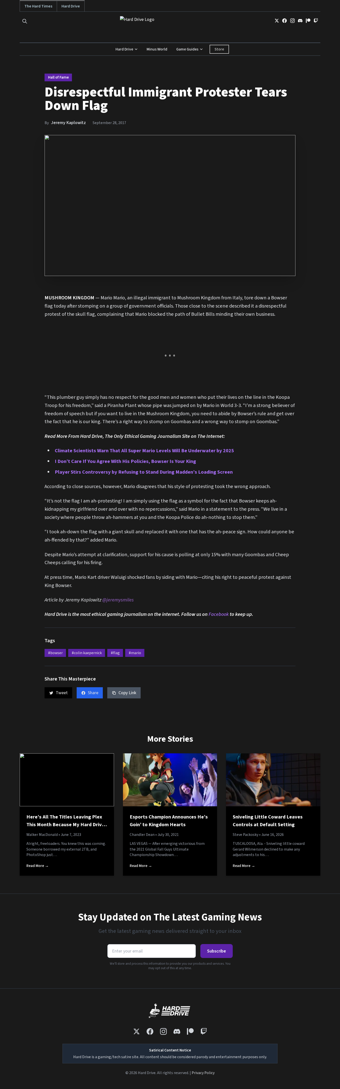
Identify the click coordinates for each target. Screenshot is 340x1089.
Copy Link (127, 693)
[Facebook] (284, 20)
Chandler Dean (142, 834)
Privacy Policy (203, 1073)
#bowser (55, 653)
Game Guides (187, 49)
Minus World (157, 49)
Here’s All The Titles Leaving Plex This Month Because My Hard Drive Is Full (65, 824)
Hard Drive (70, 6)
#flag (115, 653)
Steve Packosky (245, 834)
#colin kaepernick (87, 653)
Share (93, 693)
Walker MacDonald (42, 834)
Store (219, 49)
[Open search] (25, 21)
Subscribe (216, 951)
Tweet (62, 693)
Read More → (37, 865)
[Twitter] (277, 20)
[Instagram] (292, 20)
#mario (135, 653)
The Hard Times (38, 6)
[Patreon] (308, 20)
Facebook (219, 614)
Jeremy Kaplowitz (68, 123)
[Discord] (300, 20)
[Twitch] (316, 20)
